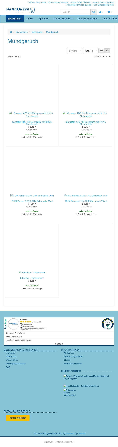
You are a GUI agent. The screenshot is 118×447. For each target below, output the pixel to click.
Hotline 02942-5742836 (80, 2)
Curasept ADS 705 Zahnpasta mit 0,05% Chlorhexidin (32, 123)
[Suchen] (93, 11)
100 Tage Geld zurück (37, 2)
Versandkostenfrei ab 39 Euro (79, 4)
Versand (70, 433)
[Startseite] (11, 31)
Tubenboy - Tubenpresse (32, 277)
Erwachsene (14, 18)
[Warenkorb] (110, 12)
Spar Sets (43, 18)
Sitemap (67, 359)
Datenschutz (11, 356)
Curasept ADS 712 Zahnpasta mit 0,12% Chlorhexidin (86, 123)
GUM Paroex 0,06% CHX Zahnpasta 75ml (32, 201)
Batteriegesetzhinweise (16, 363)
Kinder (29, 18)
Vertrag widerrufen (18, 418)
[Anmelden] (101, 12)
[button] (101, 50)
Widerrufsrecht (12, 359)
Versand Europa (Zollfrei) (103, 2)
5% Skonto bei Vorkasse (58, 2)
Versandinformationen (73, 363)
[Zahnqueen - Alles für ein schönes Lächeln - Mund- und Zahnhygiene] (20, 11)
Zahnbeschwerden (62, 18)
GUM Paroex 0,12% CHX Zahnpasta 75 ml (86, 201)
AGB (8, 367)
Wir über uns (69, 352)
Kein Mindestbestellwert (104, 4)
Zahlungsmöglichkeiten (73, 356)
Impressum (10, 352)
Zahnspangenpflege (87, 18)
